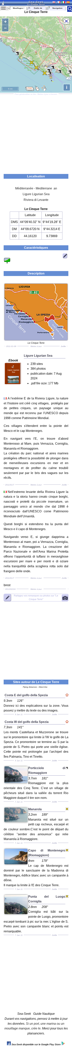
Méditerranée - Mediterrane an (36, 188)
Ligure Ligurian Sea (36, 194)
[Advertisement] (36, 132)
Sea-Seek (36, 1)
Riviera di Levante (36, 199)
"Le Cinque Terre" (36, 597)
